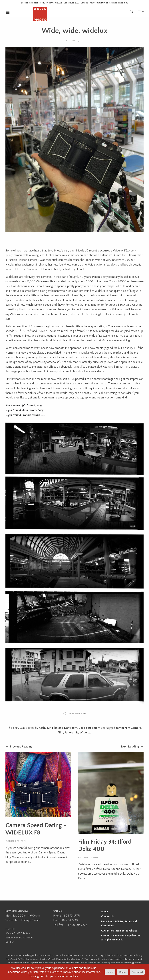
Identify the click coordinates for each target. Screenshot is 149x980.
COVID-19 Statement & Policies (119, 930)
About (104, 911)
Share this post (76, 713)
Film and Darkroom (64, 727)
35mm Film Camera (128, 727)
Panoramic (71, 732)
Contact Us (107, 916)
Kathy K (44, 727)
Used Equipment (89, 727)
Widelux (85, 732)
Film (60, 732)
